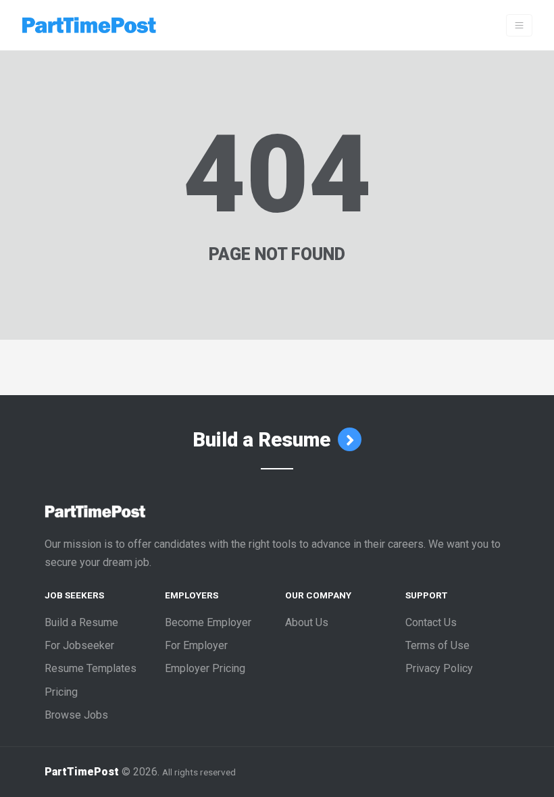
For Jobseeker (79, 645)
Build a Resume (264, 439)
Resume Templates (90, 668)
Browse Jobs (76, 715)
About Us (306, 622)
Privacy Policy (439, 668)
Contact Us (431, 622)
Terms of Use (437, 645)
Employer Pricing (205, 668)
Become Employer (208, 622)
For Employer (196, 645)
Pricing (61, 692)
